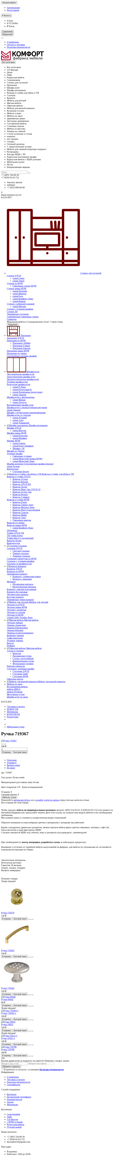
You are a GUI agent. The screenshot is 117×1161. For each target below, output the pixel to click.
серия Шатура (19, 430)
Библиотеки (13, 469)
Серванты (12, 319)
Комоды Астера (20, 479)
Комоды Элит (19, 517)
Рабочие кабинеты (16, 666)
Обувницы (12, 530)
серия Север (18, 278)
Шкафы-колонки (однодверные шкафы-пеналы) (30, 464)
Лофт (9, 1117)
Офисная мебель (33, 648)
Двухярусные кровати (17, 594)
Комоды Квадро (20, 482)
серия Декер (18, 281)
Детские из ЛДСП (16, 604)
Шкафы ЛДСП (14, 428)
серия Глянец (19, 443)
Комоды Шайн (20, 515)
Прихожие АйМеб (21, 343)
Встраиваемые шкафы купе (20, 405)
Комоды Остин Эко (22, 492)
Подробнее (12, 325)
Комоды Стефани (21, 497)
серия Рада (18, 296)
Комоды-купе (13, 543)
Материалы (12, 711)
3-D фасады (12, 1119)
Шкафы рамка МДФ (17, 433)
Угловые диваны (15, 640)
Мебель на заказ (14, 684)
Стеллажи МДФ (20, 676)
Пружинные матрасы (23, 584)
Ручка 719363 (7, 950)
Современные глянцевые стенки (23, 316)
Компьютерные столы (23, 661)
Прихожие (25, 335)
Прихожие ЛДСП (15, 338)
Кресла (10, 643)
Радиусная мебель (15, 1124)
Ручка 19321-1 (8, 1038)
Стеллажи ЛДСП (21, 671)
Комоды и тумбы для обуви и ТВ (57, 474)
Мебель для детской (38, 602)
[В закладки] (29, 919)
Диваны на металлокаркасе (20, 633)
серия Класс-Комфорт (23, 446)
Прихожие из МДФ (16, 340)
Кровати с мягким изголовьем (21, 589)
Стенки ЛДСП (14, 275)
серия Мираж (19, 400)
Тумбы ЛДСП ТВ (15, 533)
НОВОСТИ (12, 709)
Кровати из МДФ (15, 571)
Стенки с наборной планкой (20, 304)
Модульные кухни (16, 694)
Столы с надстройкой (23, 658)
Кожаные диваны (15, 635)
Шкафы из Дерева (15, 451)
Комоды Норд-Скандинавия (26, 510)
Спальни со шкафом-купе (19, 563)
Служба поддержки (10, 1089)
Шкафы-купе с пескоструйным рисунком (27, 407)
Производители (14, 1099)
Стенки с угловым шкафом (20, 309)
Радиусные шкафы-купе (18, 384)
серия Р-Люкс (19, 387)
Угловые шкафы (15, 453)
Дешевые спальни (21, 556)
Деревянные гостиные (18, 314)
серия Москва (19, 306)
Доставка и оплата (16, 706)
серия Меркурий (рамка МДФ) (27, 458)
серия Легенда (20, 402)
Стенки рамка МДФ (16, 288)
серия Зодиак (13, 466)
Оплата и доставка (16, 44)
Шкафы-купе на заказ (17, 697)
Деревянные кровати (17, 574)
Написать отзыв (9, 797)
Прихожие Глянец (21, 346)
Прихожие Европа (21, 348)
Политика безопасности (18, 47)
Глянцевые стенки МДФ (24, 286)
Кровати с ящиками (22, 579)
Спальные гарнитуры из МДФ (22, 558)
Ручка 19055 (7, 1024)
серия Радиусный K (22, 389)
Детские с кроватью (16, 610)
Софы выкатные (15, 638)
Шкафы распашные (38, 425)
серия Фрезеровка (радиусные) (28, 392)
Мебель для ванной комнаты (51, 681)
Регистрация (13, 10)
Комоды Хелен (14, 540)
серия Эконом (19, 394)
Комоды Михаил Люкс (24, 507)
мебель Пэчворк (15, 692)
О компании (13, 42)
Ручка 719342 (7, 988)
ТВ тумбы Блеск (15, 535)
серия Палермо (20, 291)
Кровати (21, 566)
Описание (12, 760)
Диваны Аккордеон (16, 625)
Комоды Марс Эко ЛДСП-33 (26, 489)
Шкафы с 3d (18, 448)
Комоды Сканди (20, 512)
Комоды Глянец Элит (23, 505)
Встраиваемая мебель (17, 686)
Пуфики (11, 645)
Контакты (11, 1094)
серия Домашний (21, 423)
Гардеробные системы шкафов (22, 356)
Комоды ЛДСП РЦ (22, 484)
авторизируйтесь (22, 800)
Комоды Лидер (20, 487)
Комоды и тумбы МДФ (18, 499)
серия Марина (19, 293)
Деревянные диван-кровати (20, 599)
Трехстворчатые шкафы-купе (21, 377)
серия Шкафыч (20, 438)
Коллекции (6, 1109)
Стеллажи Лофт (20, 674)
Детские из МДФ (15, 615)
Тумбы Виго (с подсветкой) (20, 538)
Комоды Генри (20, 502)
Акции (10, 1102)
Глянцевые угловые (22, 456)
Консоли (17, 653)
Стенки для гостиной (90, 273)
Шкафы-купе (32, 371)
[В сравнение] (32, 919)
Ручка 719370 (7, 913)
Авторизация (13, 7)
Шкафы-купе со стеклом (19, 415)
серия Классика (20, 435)
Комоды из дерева (15, 523)
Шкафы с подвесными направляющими (26, 412)
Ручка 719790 (7, 1049)
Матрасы (11, 581)
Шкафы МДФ (13, 441)
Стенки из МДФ (15, 283)
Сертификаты (13, 1084)
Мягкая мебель (31, 620)
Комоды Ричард (20, 494)
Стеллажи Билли (21, 471)
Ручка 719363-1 (8, 1013)
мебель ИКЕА (14, 689)
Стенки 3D (12, 311)
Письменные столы (22, 656)
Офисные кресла (15, 679)
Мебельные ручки (15, 727)
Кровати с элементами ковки (27, 576)
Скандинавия (13, 1114)
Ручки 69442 (7, 999)
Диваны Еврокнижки (17, 628)
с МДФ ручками (15, 1122)
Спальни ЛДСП (14, 548)
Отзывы (11, 762)
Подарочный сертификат (19, 1097)
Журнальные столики (23, 663)
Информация (7, 1072)
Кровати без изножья (17, 592)
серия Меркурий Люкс (24, 461)
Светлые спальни (21, 551)
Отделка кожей (14, 1127)
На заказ (11, 768)
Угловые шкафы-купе (17, 382)
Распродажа (12, 717)
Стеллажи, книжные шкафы (20, 669)
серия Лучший (20, 418)
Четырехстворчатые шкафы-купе (23, 379)
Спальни (22, 546)
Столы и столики (15, 651)
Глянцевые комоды (22, 520)
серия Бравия (19, 301)
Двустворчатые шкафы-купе (20, 374)
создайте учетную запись (47, 800)
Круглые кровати (15, 597)
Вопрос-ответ (13, 765)
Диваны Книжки (15, 630)
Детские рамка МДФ (17, 607)
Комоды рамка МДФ (17, 525)
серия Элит (18, 420)
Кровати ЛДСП (14, 569)
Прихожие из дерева (17, 353)
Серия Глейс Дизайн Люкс (20, 617)
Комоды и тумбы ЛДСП (18, 476)
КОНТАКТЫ (13, 714)
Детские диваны (15, 622)
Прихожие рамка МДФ (18, 351)
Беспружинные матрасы (24, 587)
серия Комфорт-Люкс (23, 299)
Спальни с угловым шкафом (20, 561)
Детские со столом (16, 612)
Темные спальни (21, 553)
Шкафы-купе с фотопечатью (21, 397)
